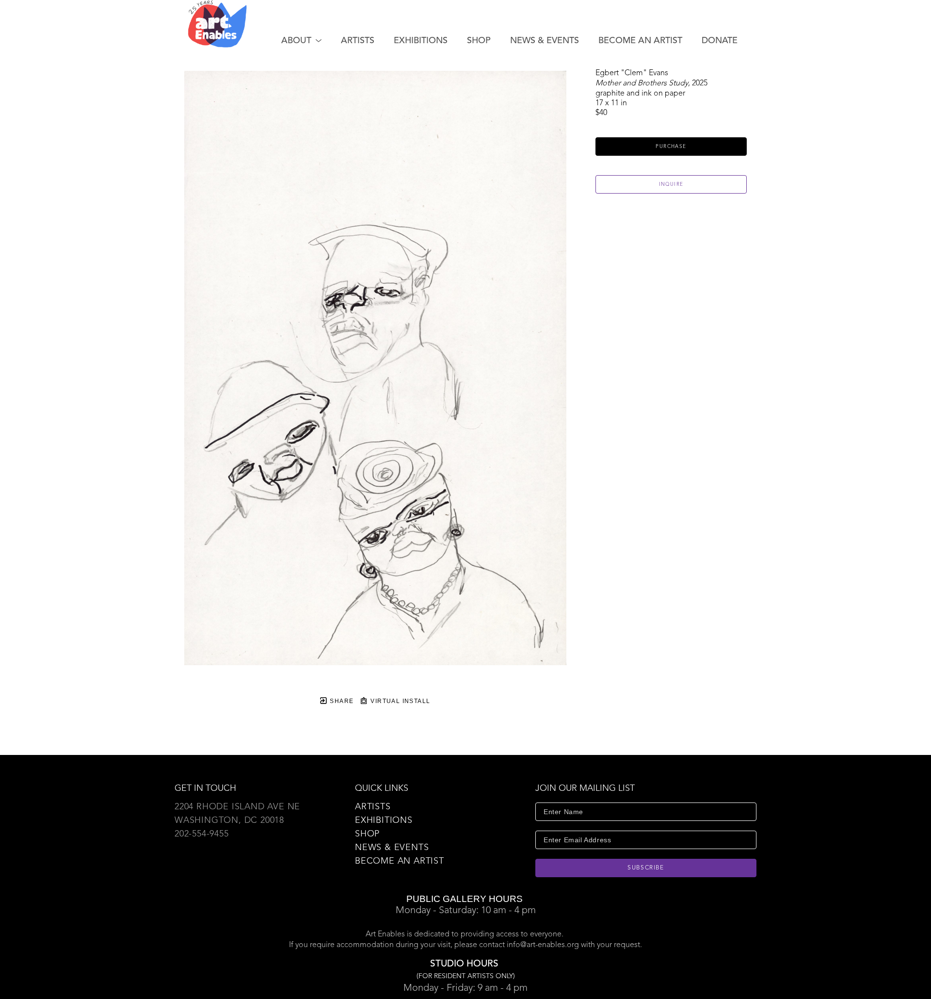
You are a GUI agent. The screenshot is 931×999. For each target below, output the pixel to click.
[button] (301, 41)
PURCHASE (671, 146)
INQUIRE (671, 184)
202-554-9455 (202, 834)
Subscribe (645, 868)
